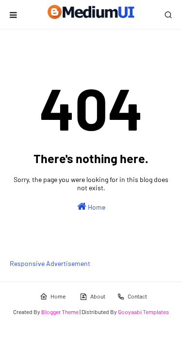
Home (95, 207)
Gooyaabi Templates (143, 311)
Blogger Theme (60, 311)
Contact (137, 296)
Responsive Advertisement (50, 263)
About (97, 296)
